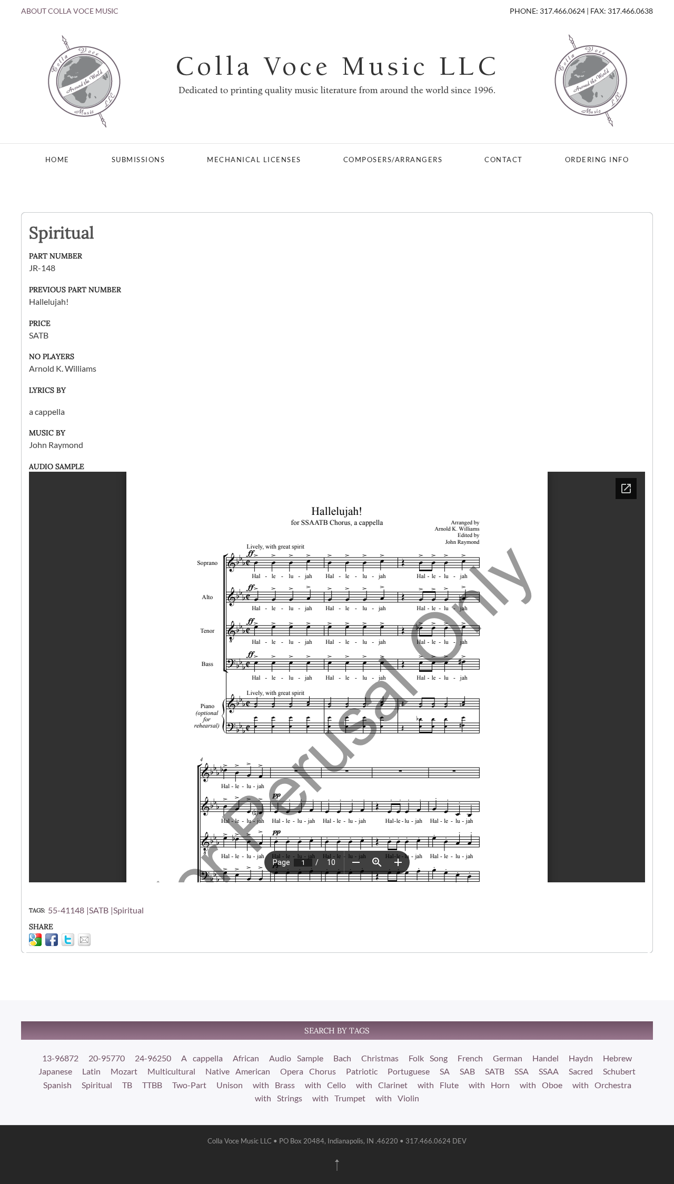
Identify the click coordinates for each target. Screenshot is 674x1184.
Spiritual (128, 910)
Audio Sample (296, 1058)
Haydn (581, 1058)
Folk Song (428, 1058)
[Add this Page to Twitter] (68, 939)
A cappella (202, 1058)
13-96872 (60, 1058)
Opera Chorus (308, 1071)
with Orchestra (601, 1085)
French (470, 1058)
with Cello (325, 1085)
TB (127, 1085)
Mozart (124, 1071)
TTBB (152, 1085)
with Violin (397, 1098)
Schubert (619, 1071)
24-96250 (153, 1058)
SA (445, 1071)
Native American (237, 1071)
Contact (503, 159)
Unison (229, 1085)
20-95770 (106, 1058)
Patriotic (362, 1071)
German (507, 1058)
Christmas (380, 1058)
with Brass (274, 1085)
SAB (467, 1071)
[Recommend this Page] (84, 939)
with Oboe (541, 1085)
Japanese (55, 1071)
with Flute (438, 1085)
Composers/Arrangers (393, 159)
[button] (337, 1165)
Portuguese (409, 1071)
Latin (91, 1071)
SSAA (549, 1071)
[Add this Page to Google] (35, 939)
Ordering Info (597, 159)
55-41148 (66, 910)
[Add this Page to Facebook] (51, 939)
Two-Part (189, 1085)
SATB (98, 910)
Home (57, 159)
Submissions (138, 159)
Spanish (57, 1085)
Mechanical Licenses (254, 159)
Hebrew (617, 1058)
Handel (545, 1058)
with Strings (278, 1098)
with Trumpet (338, 1098)
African (246, 1058)
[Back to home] (337, 80)
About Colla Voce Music (69, 10)
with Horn (489, 1085)
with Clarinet (382, 1085)
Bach (342, 1058)
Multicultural (171, 1071)
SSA (521, 1071)
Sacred (581, 1071)
